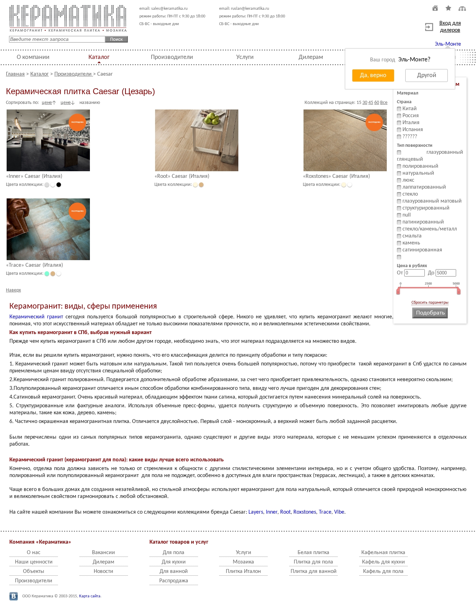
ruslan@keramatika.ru (250, 9)
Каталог (99, 57)
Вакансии (103, 552)
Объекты (33, 571)
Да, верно (373, 75)
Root (285, 512)
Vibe (339, 512)
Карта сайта (89, 596)
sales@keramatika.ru (169, 9)
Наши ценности (34, 562)
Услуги (245, 57)
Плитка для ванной (314, 571)
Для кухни (174, 562)
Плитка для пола (313, 562)
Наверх (13, 290)
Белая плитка (313, 552)
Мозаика (243, 562)
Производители (172, 57)
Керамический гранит (36, 317)
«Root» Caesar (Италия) (181, 176)
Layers (255, 512)
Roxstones (304, 512)
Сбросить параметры (430, 303)
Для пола (173, 552)
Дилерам (311, 57)
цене (47, 102)
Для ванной (174, 571)
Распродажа (173, 581)
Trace (325, 512)
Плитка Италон (243, 571)
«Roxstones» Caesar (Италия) (336, 176)
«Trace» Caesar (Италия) (34, 265)
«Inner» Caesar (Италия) (34, 176)
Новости (103, 571)
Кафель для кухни (383, 562)
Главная (15, 74)
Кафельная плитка (383, 552)
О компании (33, 57)
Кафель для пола (383, 571)
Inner (271, 512)
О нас (33, 552)
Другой (426, 75)
